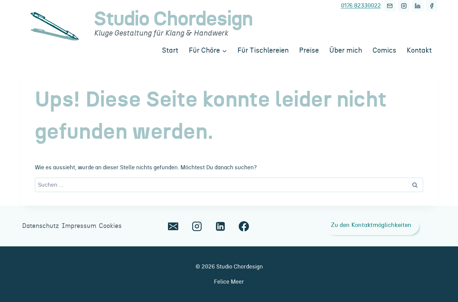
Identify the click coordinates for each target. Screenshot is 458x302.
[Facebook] (431, 5)
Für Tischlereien (263, 50)
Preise (309, 50)
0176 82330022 (361, 5)
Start (170, 50)
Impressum (79, 226)
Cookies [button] (110, 226)
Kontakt (419, 50)
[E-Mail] (390, 5)
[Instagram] (403, 5)
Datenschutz (40, 226)
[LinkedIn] (417, 5)
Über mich (345, 50)
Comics (384, 50)
